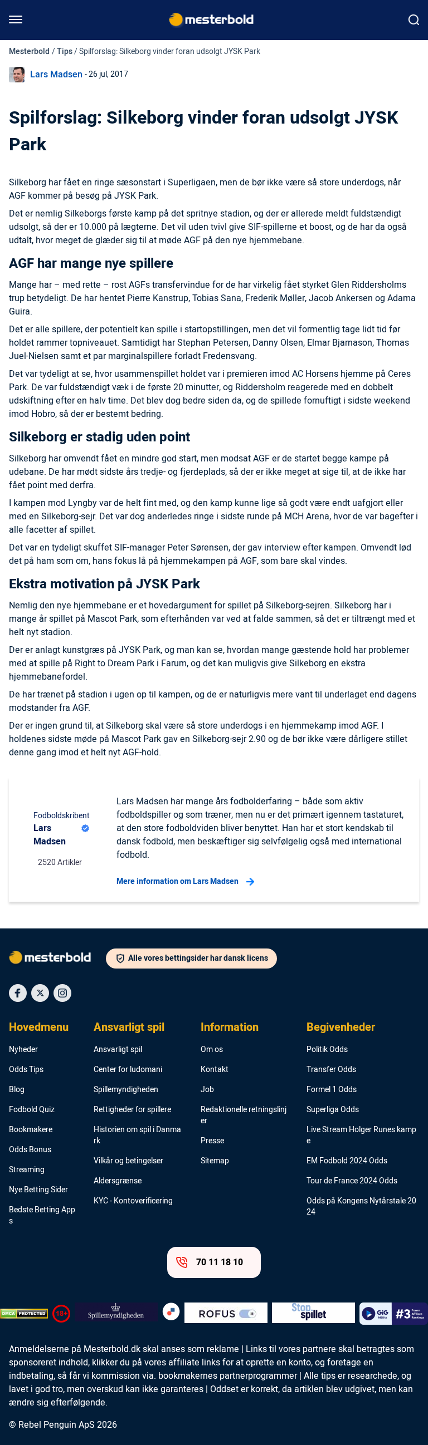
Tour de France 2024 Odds (352, 1181)
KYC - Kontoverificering (133, 1201)
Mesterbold (29, 51)
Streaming (27, 1170)
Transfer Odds (331, 1069)
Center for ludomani (128, 1069)
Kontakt (214, 1069)
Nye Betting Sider (38, 1190)
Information (230, 1027)
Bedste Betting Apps (42, 1216)
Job (207, 1089)
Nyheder (23, 1049)
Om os (212, 1049)
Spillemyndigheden (126, 1089)
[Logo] (57, 959)
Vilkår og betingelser (128, 1161)
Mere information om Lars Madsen (177, 881)
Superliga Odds (333, 1109)
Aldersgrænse (118, 1181)
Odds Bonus (30, 1150)
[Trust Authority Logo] (116, 1314)
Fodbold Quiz (32, 1109)
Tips (64, 51)
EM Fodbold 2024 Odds (347, 1161)
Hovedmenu (39, 1027)
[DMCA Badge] (24, 1314)
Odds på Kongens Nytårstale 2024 (361, 1207)
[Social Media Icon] (18, 993)
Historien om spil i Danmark (137, 1135)
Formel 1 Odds (332, 1089)
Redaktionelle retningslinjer (243, 1115)
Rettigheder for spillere (132, 1109)
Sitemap (215, 1161)
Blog (17, 1089)
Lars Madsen (56, 74)
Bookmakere (30, 1130)
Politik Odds (327, 1049)
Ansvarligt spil (129, 1027)
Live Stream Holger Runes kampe (361, 1135)
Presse (212, 1141)
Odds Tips (26, 1069)
